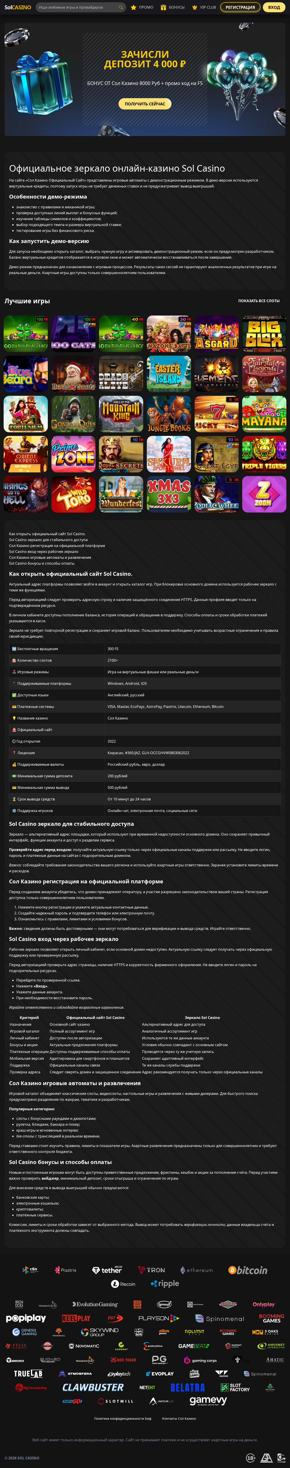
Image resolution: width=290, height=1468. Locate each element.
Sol (18, 7)
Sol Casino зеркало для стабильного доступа (48, 539)
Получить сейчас (145, 104)
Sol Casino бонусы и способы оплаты (41, 563)
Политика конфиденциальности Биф (122, 1418)
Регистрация (240, 7)
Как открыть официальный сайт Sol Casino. (47, 533)
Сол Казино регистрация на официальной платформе (57, 545)
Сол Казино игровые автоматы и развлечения (50, 557)
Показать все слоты (259, 300)
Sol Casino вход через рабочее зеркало (43, 551)
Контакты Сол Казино (179, 1418)
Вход (274, 7)
